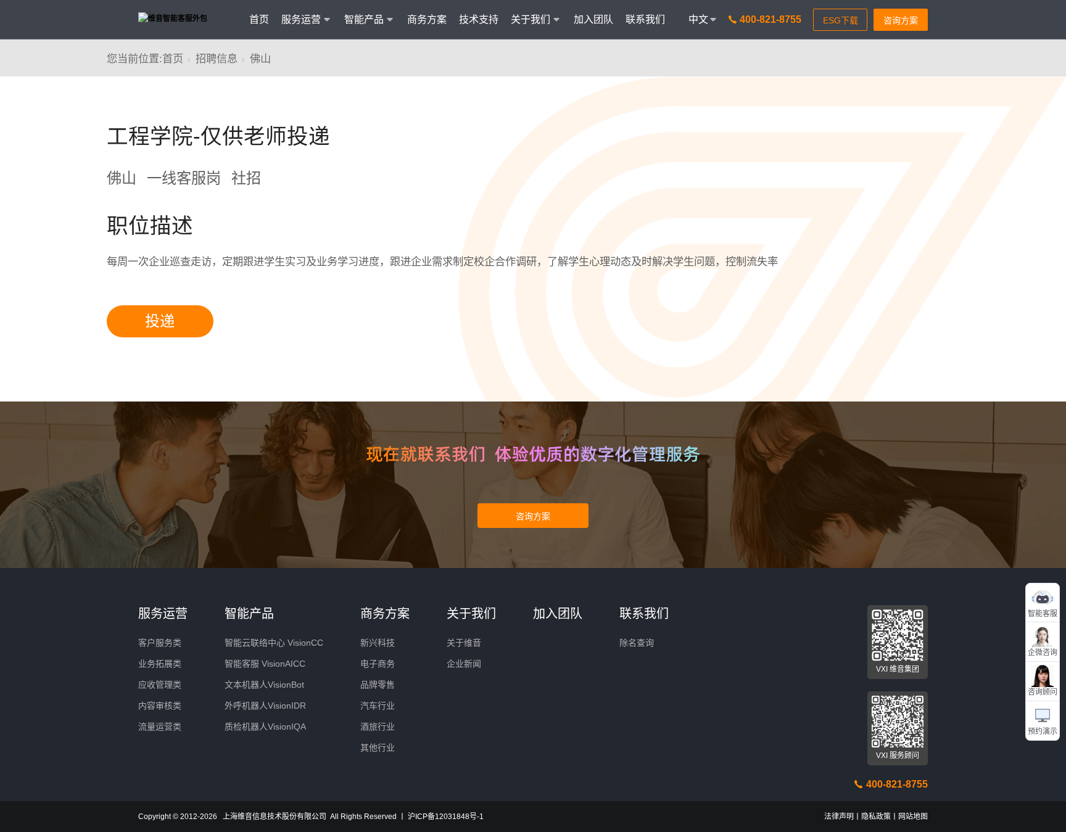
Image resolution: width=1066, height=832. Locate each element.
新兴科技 (377, 643)
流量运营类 (159, 726)
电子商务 (377, 664)
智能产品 (249, 613)
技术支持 (478, 19)
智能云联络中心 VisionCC (274, 643)
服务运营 (163, 613)
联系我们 (645, 19)
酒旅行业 (377, 726)
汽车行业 (377, 705)
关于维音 (464, 643)
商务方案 (427, 19)
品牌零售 (377, 685)
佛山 (260, 58)
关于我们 (471, 613)
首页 (259, 19)
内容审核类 (159, 705)
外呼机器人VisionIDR (265, 705)
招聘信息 (217, 58)
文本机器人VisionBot (264, 685)
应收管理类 (159, 685)
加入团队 (593, 19)
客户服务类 (159, 643)
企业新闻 (464, 664)
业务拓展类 (159, 664)
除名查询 (636, 643)
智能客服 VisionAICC (265, 664)
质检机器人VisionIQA (265, 726)
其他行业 (377, 747)
